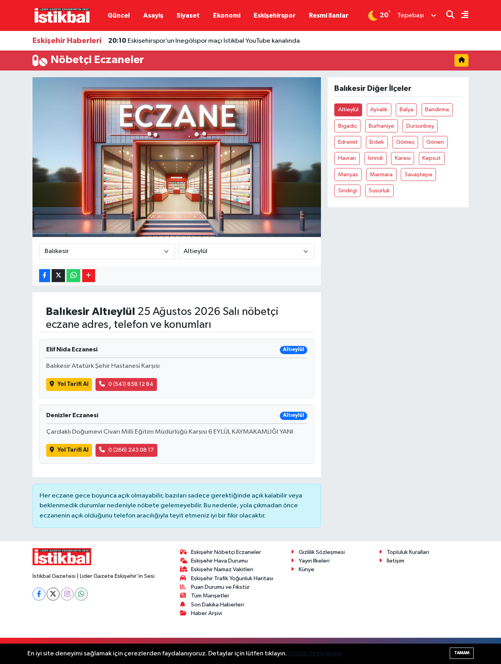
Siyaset (188, 15)
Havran (347, 158)
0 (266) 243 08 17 (131, 450)
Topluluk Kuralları (408, 552)
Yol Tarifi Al (73, 384)
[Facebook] (38, 594)
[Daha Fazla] (88, 275)
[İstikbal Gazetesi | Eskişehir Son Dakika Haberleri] (61, 15)
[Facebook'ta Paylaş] (44, 275)
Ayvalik (378, 109)
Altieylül (348, 109)
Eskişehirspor (275, 15)
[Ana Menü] (461, 15)
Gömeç (405, 142)
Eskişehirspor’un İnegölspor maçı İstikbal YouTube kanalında (204, 40)
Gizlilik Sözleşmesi (322, 552)
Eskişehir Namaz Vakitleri (222, 569)
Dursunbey (420, 126)
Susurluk (379, 191)
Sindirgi (347, 191)
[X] (53, 594)
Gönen (435, 142)
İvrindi (375, 158)
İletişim (395, 561)
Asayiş (153, 15)
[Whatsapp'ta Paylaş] (73, 275)
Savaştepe (419, 174)
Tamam (461, 653)
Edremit (348, 142)
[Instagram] (67, 594)
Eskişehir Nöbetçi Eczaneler (226, 552)
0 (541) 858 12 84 (130, 384)
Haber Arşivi (206, 613)
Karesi (403, 158)
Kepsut (431, 158)
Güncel (119, 15)
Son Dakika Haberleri (217, 605)
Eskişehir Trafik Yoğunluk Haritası (232, 578)
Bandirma (437, 109)
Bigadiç (347, 126)
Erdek (376, 142)
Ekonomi (226, 15)
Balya (406, 109)
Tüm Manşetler (210, 596)
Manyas (348, 174)
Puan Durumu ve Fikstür (220, 587)
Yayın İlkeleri (314, 561)
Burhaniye (381, 126)
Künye (306, 569)
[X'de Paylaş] (58, 275)
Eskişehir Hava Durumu (219, 561)
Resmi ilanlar (328, 15)
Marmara (381, 174)
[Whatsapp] (81, 594)
